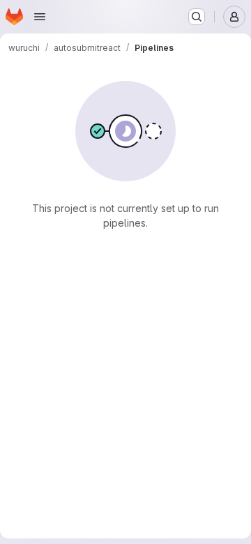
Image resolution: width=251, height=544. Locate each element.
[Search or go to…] (196, 16)
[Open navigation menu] (40, 17)
